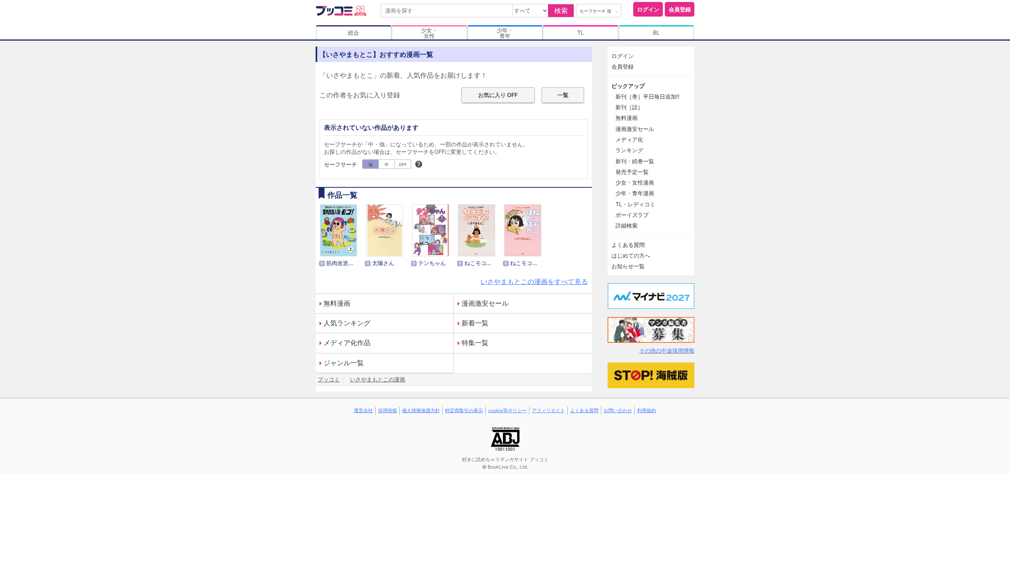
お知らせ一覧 (628, 266)
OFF (403, 164)
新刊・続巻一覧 (634, 161)
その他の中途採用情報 (666, 350)
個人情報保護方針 (421, 410)
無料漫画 (337, 303)
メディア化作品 (347, 343)
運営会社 (363, 410)
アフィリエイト (548, 410)
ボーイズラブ (632, 214)
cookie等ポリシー (507, 410)
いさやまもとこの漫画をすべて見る (534, 282)
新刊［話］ (629, 107)
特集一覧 (475, 343)
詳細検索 (626, 225)
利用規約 (646, 410)
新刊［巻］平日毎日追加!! (647, 96)
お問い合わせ (618, 410)
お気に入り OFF (498, 95)
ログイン (648, 9)
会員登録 (680, 9)
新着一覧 (475, 323)
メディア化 (629, 139)
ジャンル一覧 (344, 363)
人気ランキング (347, 323)
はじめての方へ (631, 255)
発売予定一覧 (632, 171)
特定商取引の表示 (464, 410)
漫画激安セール (485, 303)
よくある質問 (628, 244)
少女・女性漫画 (634, 182)
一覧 (563, 95)
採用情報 (387, 410)
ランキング (629, 150)
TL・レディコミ (635, 204)
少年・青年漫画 (634, 193)
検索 (561, 11)
